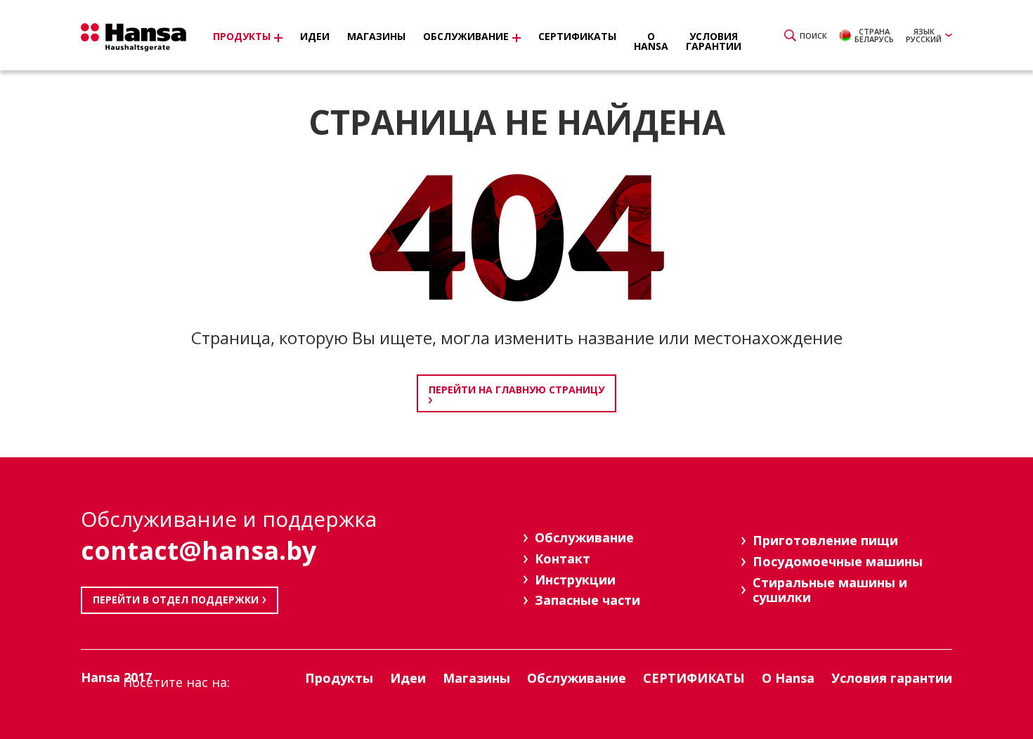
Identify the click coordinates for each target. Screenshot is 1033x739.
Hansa (133, 37)
